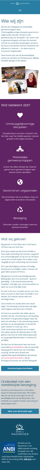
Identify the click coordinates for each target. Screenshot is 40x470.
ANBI (20, 448)
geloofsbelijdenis (17, 347)
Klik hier (28, 459)
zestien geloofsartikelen (14, 358)
